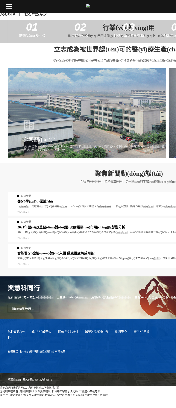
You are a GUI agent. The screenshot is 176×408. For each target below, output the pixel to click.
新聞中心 (121, 331)
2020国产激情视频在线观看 (92, 395)
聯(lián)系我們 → (23, 308)
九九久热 (70, 395)
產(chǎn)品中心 (41, 331)
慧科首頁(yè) (16, 331)
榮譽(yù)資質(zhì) (96, 331)
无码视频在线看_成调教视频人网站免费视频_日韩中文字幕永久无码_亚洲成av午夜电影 (50, 391)
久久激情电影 (36, 395)
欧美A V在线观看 (54, 395)
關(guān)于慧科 (68, 331)
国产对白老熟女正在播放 (14, 395)
